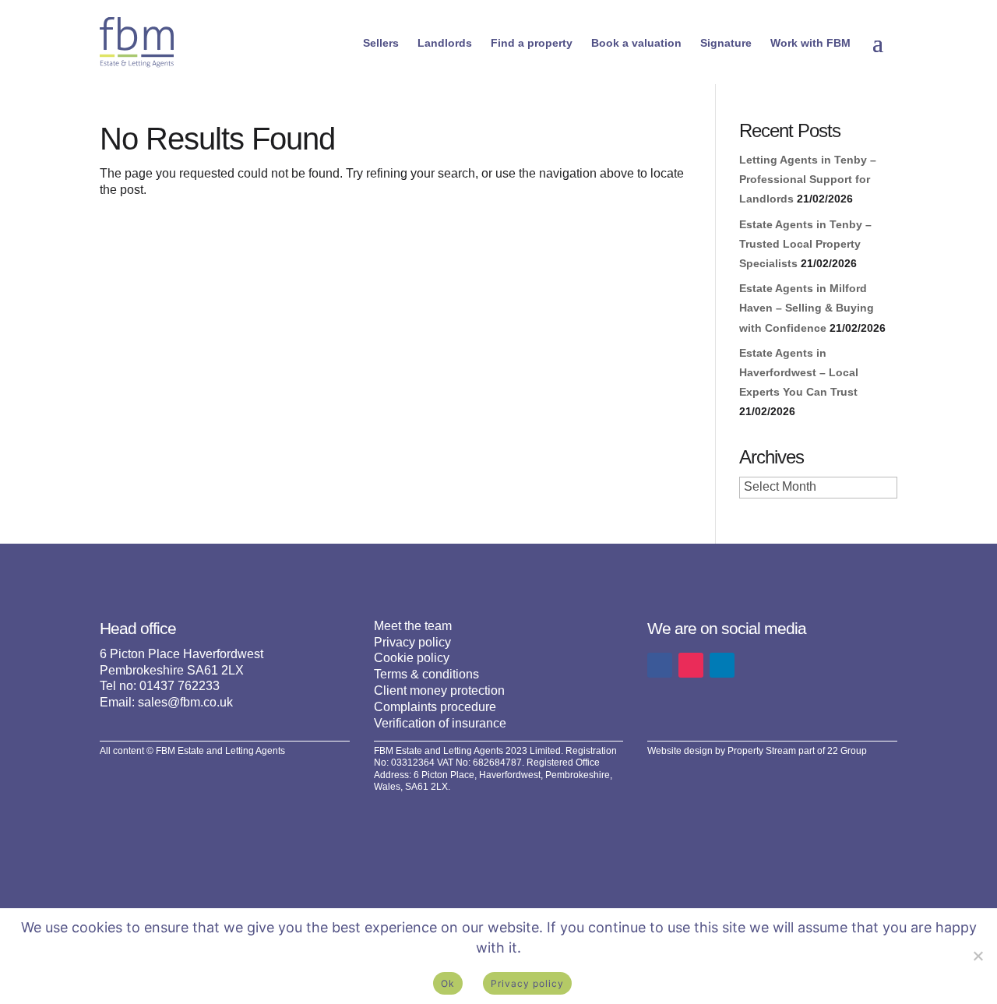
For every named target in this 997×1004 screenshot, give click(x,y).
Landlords (444, 43)
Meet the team (413, 625)
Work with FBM (810, 43)
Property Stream (761, 750)
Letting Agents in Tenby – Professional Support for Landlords (807, 179)
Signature (726, 43)
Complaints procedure (435, 706)
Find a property (531, 43)
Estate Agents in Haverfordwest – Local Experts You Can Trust (798, 372)
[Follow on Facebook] (659, 665)
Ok (448, 983)
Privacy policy (412, 642)
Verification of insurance (440, 723)
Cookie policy (411, 657)
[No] (977, 955)
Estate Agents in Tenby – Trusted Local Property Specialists (805, 243)
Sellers (381, 43)
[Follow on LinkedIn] (722, 665)
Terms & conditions (426, 674)
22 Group (847, 750)
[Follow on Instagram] (690, 665)
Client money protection (439, 690)
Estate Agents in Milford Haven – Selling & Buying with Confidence (806, 307)
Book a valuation (636, 43)
